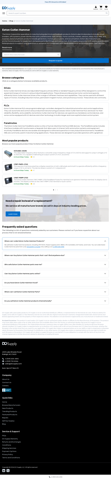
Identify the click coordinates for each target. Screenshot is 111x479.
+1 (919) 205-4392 (58, 247)
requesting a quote (33, 247)
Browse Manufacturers (11, 405)
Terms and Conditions (11, 457)
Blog (4, 424)
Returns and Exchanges (11, 442)
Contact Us (6, 382)
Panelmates (10, 123)
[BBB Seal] (55, 390)
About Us (5, 379)
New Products (7, 408)
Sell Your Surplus (8, 421)
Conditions (6, 445)
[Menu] (4, 13)
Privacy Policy (7, 454)
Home (4, 21)
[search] (106, 13)
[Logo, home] (9, 8)
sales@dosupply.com (13, 364)
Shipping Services (9, 448)
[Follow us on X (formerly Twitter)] (8, 470)
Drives (7, 87)
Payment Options (9, 451)
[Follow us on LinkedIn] (3, 470)
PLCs (6, 105)
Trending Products (9, 411)
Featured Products (9, 414)
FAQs (4, 435)
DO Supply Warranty (10, 439)
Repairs (5, 418)
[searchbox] (58, 13)
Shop (11, 21)
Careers (5, 385)
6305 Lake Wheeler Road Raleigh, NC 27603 (11, 353)
